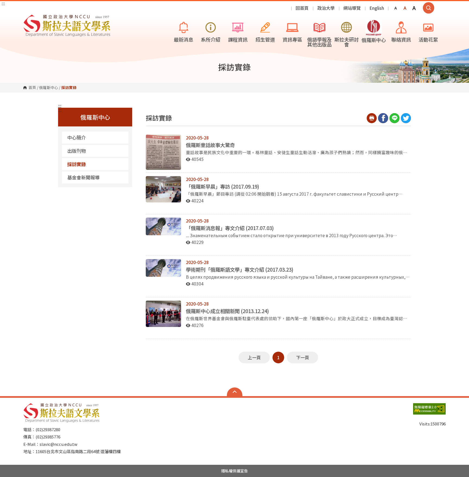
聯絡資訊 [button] (401, 39)
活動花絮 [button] (428, 39)
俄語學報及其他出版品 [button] (319, 42)
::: (3, 3)
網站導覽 (352, 8)
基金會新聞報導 (83, 177)
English (376, 8)
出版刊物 (76, 150)
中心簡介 (76, 137)
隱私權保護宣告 (234, 470)
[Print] (372, 118)
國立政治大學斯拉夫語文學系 (28, 19)
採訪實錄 (76, 164)
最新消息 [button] (183, 39)
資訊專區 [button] (292, 39)
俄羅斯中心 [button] (374, 39)
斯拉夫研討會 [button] (346, 42)
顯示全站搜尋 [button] (428, 8)
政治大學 (326, 8)
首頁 (32, 88)
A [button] (395, 8)
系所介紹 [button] (210, 39)
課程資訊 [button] (238, 39)
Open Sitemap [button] (234, 391)
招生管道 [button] (265, 39)
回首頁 (302, 8)
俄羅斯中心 (48, 88)
